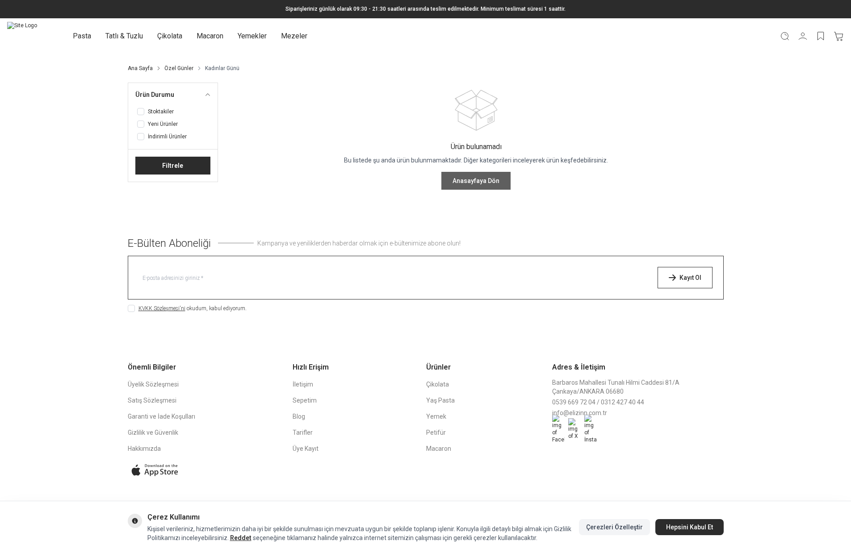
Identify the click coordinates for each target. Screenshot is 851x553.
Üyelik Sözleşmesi (153, 384)
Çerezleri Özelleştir (614, 527)
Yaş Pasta (440, 400)
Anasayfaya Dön (476, 180)
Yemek (436, 416)
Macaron (210, 36)
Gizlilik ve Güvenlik (153, 432)
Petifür (436, 432)
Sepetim (305, 400)
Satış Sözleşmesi (152, 400)
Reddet (241, 537)
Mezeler (294, 36)
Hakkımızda (144, 448)
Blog (299, 416)
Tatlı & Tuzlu (124, 36)
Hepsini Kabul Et (689, 527)
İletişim (303, 384)
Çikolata (169, 36)
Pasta (82, 36)
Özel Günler (178, 68)
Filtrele (172, 165)
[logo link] (22, 36)
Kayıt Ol (690, 277)
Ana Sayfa (140, 68)
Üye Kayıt (306, 448)
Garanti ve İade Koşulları (161, 416)
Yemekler (252, 36)
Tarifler (303, 432)
